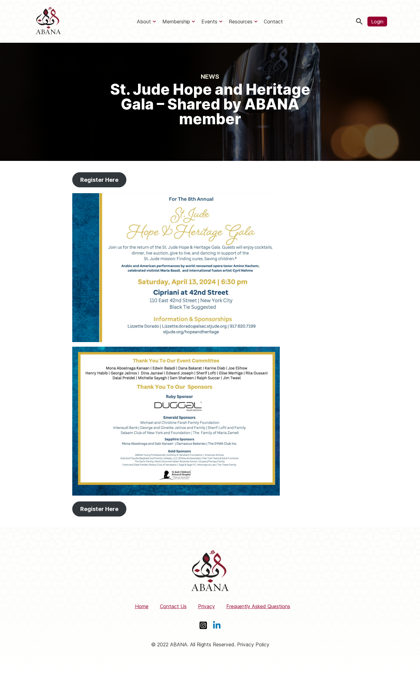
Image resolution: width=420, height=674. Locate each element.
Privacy (206, 606)
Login (377, 21)
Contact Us (173, 606)
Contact (273, 21)
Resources (240, 21)
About (144, 21)
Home (142, 606)
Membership (176, 21)
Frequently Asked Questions (258, 606)
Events (209, 21)
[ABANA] (48, 21)
